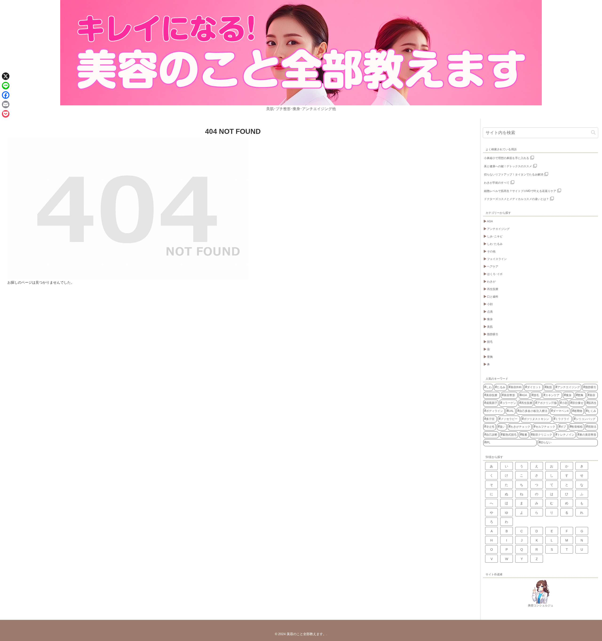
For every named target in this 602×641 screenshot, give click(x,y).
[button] (593, 132)
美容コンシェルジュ (540, 605)
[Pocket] (5, 114)
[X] (5, 76)
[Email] (5, 104)
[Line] (5, 85)
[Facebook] (5, 95)
